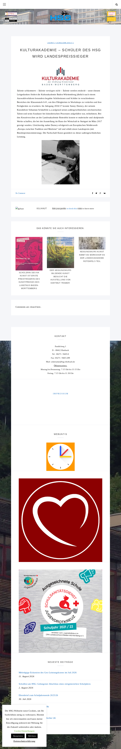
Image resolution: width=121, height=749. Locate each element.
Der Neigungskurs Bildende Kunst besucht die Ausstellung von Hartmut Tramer (60, 276)
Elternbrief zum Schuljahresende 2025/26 (38, 695)
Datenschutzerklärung (24, 741)
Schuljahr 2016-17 (65, 43)
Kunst (51, 43)
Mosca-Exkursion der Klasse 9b (34, 706)
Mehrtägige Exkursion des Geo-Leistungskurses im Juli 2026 (48, 672)
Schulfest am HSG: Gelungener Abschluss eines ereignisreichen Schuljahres (55, 684)
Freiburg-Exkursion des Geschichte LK (37, 718)
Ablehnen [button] (32, 736)
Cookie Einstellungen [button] (24, 731)
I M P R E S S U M (60, 394)
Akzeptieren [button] (18, 736)
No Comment (20, 193)
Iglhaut (42, 208)
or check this (64, 208)
